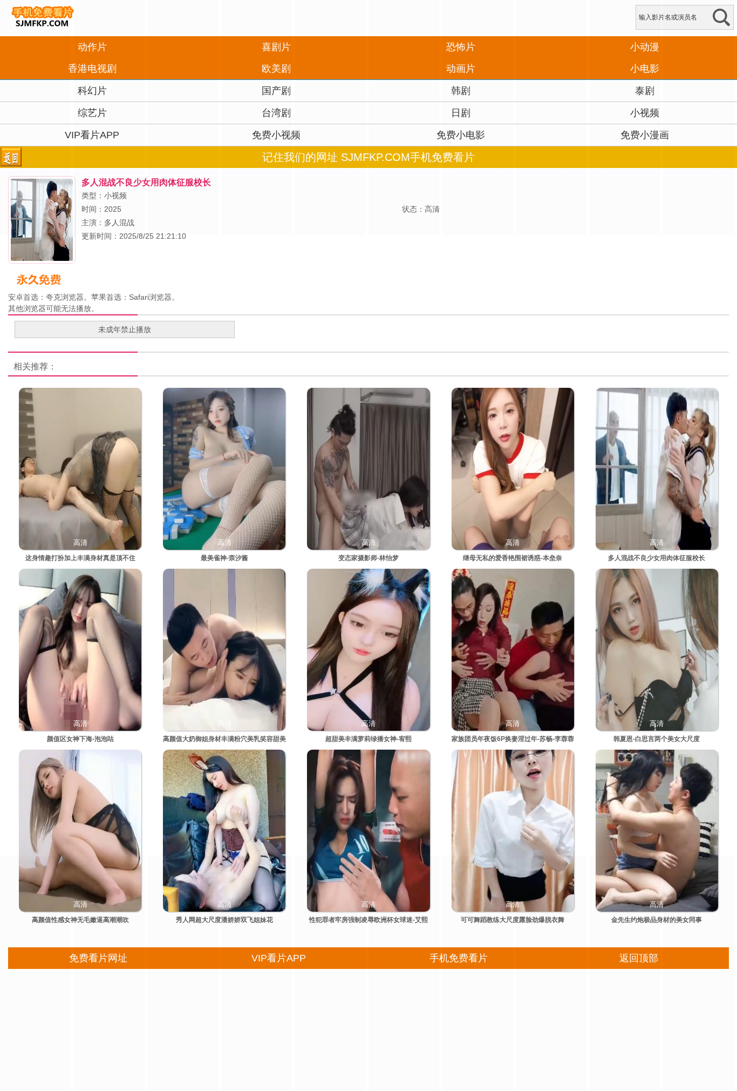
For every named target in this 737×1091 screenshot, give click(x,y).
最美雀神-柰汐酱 (224, 558)
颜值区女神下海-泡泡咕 (80, 739)
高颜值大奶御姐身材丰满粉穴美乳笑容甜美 (224, 739)
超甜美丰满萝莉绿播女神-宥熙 (368, 739)
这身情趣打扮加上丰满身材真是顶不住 (80, 558)
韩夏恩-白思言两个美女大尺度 (656, 739)
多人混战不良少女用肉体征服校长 (656, 558)
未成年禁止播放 (124, 329)
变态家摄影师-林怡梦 (368, 558)
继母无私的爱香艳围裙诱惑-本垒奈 (512, 558)
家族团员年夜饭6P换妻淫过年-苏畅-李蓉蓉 (513, 739)
